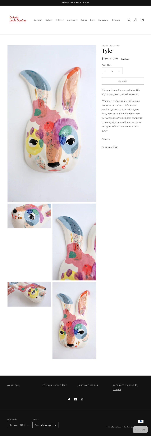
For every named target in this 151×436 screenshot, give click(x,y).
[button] (129, 20)
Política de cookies (88, 384)
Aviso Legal (13, 384)
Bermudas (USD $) (17, 425)
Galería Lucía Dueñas (119, 427)
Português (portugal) (43, 425)
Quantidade (107, 65)
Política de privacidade (55, 384)
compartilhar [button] (111, 147)
